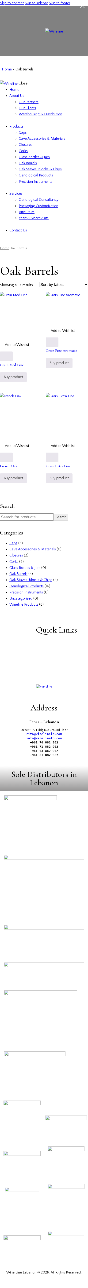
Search (61, 517)
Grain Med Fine (12, 364)
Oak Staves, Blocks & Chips (30, 580)
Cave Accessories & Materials (32, 549)
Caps (13, 543)
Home (7, 69)
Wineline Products (23, 604)
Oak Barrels (18, 574)
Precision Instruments (26, 592)
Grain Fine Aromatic (61, 350)
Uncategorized (20, 598)
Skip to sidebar (36, 3)
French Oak (8, 466)
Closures (16, 555)
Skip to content (12, 3)
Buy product (13, 377)
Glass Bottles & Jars (24, 568)
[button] (14, 345)
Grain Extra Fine (58, 466)
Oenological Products (26, 586)
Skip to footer (59, 3)
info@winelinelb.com (44, 738)
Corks (13, 562)
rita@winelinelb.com (44, 734)
